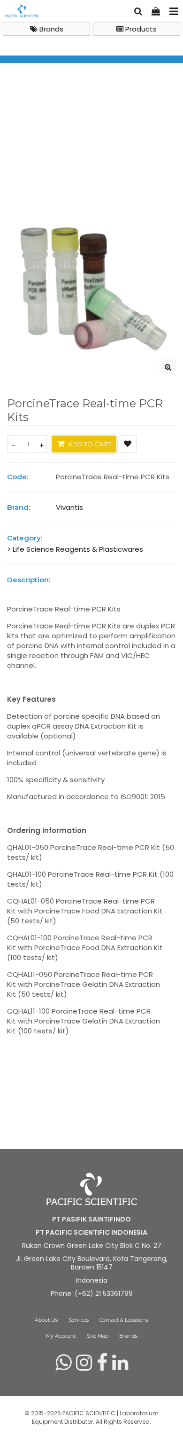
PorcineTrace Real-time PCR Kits (64, 173)
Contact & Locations (123, 1320)
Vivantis (61, 162)
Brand (31, 162)
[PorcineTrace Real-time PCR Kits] (168, 367)
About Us (46, 1320)
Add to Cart (89, 444)
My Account (61, 1336)
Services (79, 1320)
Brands (50, 29)
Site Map (97, 1336)
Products (140, 29)
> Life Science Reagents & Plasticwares (75, 549)
